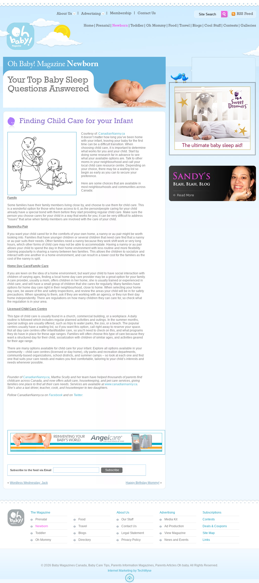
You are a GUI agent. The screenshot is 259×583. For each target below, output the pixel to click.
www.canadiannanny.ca (121, 384)
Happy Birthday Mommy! (142, 482)
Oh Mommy (43, 540)
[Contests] (230, 25)
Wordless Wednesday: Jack (29, 482)
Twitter (78, 395)
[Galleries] (248, 25)
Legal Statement (132, 533)
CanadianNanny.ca (111, 133)
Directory (84, 540)
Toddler (40, 533)
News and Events (176, 540)
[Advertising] (92, 13)
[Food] (172, 25)
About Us (123, 512)
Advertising (167, 512)
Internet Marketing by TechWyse (130, 570)
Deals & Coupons (215, 526)
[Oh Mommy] (156, 25)
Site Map (209, 533)
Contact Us (129, 526)
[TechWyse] (129, 581)
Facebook (55, 395)
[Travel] (184, 25)
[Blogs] (197, 25)
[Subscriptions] (121, 13)
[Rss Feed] (245, 13)
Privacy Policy (131, 540)
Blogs (82, 533)
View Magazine (175, 533)
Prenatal (41, 519)
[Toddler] (137, 25)
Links (206, 540)
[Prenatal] (103, 25)
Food (81, 519)
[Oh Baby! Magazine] (20, 49)
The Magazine (40, 512)
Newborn (41, 526)
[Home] (89, 25)
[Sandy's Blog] (212, 200)
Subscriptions (212, 512)
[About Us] (65, 13)
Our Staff (127, 519)
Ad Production (174, 526)
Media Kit (170, 519)
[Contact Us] (147, 13)
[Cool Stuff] (212, 25)
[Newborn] (120, 25)
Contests (209, 519)
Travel (82, 526)
